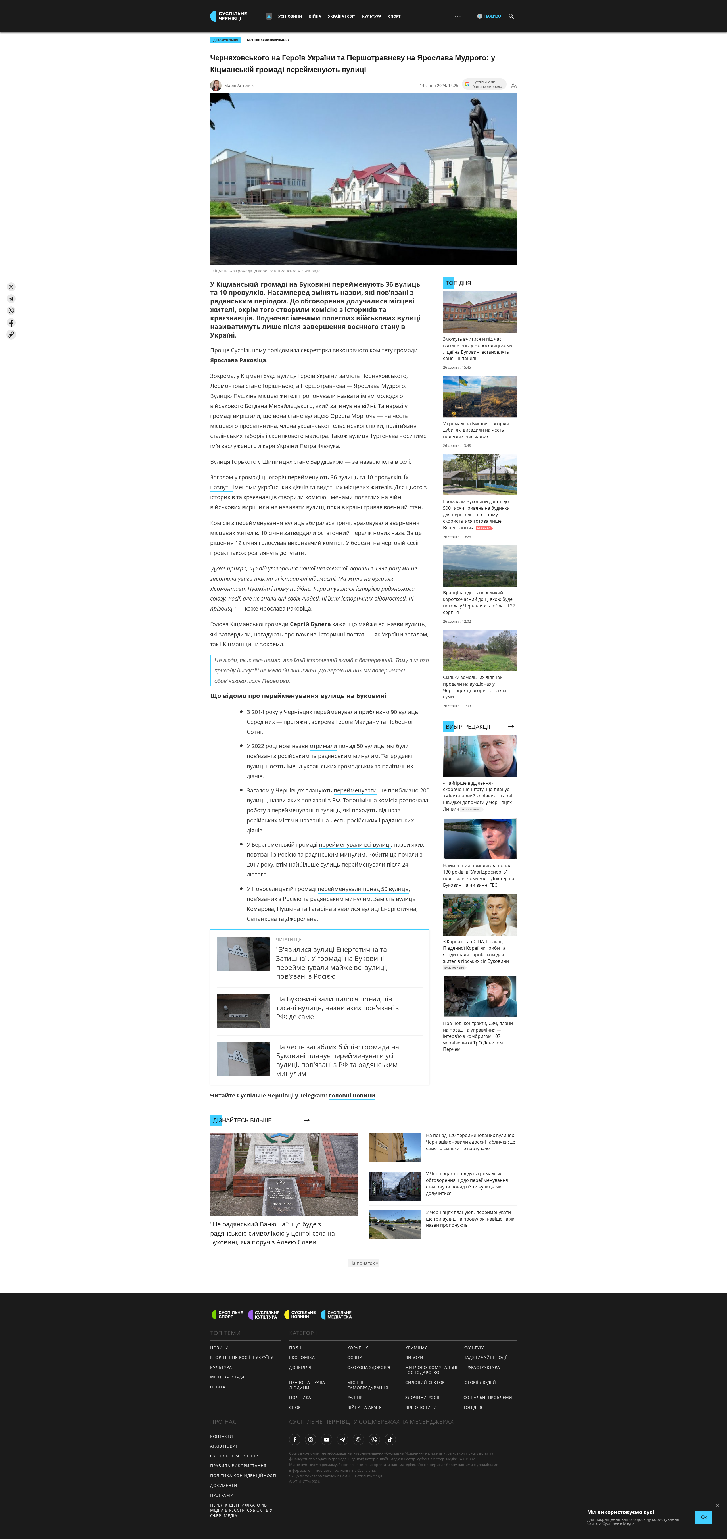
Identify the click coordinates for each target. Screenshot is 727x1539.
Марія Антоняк (239, 85)
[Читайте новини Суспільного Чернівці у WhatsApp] (374, 1439)
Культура (371, 16)
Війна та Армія (364, 1407)
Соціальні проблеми (488, 1397)
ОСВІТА (217, 1387)
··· (457, 16)
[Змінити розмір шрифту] (514, 85)
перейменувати (355, 790)
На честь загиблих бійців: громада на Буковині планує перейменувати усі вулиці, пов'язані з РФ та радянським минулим (337, 1060)
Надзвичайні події (485, 1357)
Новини (219, 1347)
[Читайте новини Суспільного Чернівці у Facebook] (294, 1439)
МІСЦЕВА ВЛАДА (227, 1377)
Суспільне (366, 1470)
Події (295, 1347)
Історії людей (479, 1382)
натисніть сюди (368, 1475)
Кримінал (416, 1347)
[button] (11, 287)
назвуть (221, 487)
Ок (704, 1517)
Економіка (302, 1357)
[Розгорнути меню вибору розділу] (269, 16)
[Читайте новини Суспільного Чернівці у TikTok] (390, 1439)
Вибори (414, 1357)
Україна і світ (341, 16)
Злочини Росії (422, 1397)
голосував (273, 543)
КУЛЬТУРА (221, 1367)
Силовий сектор (425, 1382)
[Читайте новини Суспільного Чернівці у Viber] (358, 1439)
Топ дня (472, 1407)
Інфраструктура (481, 1367)
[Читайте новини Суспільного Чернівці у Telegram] (342, 1439)
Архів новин (224, 1446)
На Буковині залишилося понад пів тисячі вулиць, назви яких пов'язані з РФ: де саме (337, 1007)
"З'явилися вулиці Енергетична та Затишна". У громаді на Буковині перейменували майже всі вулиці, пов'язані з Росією (332, 963)
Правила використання (238, 1465)
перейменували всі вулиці (355, 844)
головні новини (352, 1095)
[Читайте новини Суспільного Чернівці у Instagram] (310, 1439)
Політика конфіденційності (243, 1475)
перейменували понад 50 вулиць (363, 889)
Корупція (358, 1347)
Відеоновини (421, 1407)
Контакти (221, 1436)
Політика (300, 1397)
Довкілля (300, 1367)
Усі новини (290, 16)
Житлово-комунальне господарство (432, 1370)
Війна (315, 16)
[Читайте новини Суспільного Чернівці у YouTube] (326, 1439)
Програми (222, 1495)
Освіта (355, 1357)
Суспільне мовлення (235, 1456)
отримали (323, 746)
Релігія (355, 1397)
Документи (223, 1485)
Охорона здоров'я (368, 1367)
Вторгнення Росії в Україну (241, 1357)
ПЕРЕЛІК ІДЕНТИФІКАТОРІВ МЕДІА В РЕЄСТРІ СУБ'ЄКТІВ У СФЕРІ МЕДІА (241, 1510)
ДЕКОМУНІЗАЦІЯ (225, 40)
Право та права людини (307, 1385)
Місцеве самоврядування (268, 40)
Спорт (394, 16)
